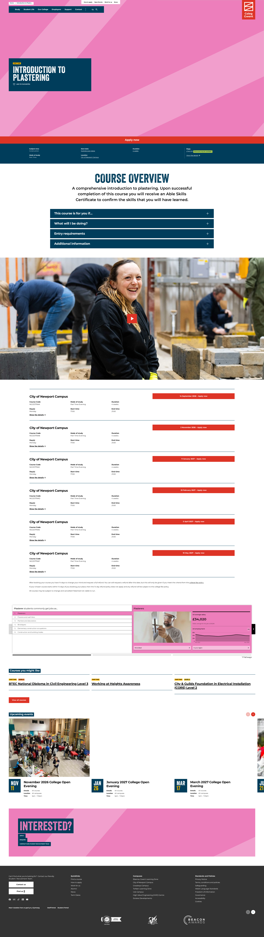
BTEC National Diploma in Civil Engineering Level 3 (48, 683)
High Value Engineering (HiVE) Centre (148, 895)
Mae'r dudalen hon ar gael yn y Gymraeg (24, 908)
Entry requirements (69, 233)
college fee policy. (196, 582)
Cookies (198, 901)
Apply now (132, 140)
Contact (78, 9)
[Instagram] (14, 899)
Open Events (98, 2)
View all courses (19, 700)
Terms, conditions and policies (207, 882)
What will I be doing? (71, 223)
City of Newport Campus (90, 157)
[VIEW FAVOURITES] (250, 934)
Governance (200, 895)
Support (68, 9)
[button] (193, 155)
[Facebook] (10, 899)
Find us (20, 891)
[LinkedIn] (23, 899)
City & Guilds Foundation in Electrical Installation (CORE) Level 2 (212, 685)
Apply (22, 836)
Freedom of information (205, 892)
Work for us (108, 2)
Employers (56, 9)
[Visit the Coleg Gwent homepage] (248, 9)
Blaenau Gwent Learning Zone (145, 879)
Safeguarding (200, 885)
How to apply (88, 2)
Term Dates (75, 895)
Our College (43, 9)
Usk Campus (138, 892)
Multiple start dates (88, 151)
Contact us (21, 884)
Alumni (74, 888)
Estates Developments (142, 898)
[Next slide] (253, 714)
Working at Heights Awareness (116, 683)
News (116, 2)
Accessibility (200, 898)
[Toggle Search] (96, 9)
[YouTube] (27, 899)
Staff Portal (51, 908)
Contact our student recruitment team (34, 844)
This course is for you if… (73, 213)
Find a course (76, 879)
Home (12, 3)
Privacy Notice (201, 879)
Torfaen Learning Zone (142, 888)
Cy (93, 9)
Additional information (72, 243)
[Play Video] (132, 318)
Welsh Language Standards (206, 888)
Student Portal (63, 908)
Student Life (29, 9)
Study (17, 9)
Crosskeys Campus (141, 885)
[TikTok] (18, 899)
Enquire (23, 840)
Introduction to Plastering (25, 3)
